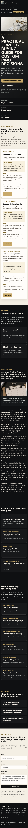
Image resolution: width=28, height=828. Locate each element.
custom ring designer (18, 12)
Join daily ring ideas (14, 786)
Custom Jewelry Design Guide (8, 7)
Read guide (8, 194)
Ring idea (4, 772)
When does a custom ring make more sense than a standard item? (12, 711)
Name (3, 763)
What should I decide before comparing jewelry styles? (11, 703)
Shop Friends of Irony (6, 824)
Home (2, 822)
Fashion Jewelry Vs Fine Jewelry (9, 9)
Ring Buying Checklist (6, 12)
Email (2, 754)
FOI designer (22, 822)
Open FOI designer (8, 85)
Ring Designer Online (10, 822)
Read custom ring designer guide (12, 80)
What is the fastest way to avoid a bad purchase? (13, 719)
